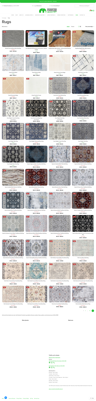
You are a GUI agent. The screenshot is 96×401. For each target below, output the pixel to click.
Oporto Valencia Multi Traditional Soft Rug (60, 210)
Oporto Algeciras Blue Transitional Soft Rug (36, 164)
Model (68, 26)
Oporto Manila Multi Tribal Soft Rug (36, 187)
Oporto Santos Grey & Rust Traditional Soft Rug (13, 257)
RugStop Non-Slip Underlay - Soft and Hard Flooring (60, 48)
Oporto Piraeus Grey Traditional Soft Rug (83, 187)
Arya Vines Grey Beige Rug (36, 118)
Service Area (36, 398)
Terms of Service (12, 398)
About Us (21, 15)
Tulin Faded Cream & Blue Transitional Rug (36, 280)
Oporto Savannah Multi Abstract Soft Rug (36, 210)
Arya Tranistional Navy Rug (83, 118)
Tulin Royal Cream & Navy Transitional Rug (36, 303)
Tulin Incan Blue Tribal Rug (82, 257)
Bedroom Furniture (39, 15)
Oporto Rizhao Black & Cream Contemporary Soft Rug (82, 234)
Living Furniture (51, 15)
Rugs (77, 15)
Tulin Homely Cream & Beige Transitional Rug (13, 303)
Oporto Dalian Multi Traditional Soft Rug (82, 164)
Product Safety (26, 398)
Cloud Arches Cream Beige (59, 72)
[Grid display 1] (78, 26)
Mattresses (70, 15)
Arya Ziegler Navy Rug (13, 141)
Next (93, 311)
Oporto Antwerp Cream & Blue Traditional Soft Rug (13, 233)
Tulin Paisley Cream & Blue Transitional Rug (59, 257)
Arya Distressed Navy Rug (82, 95)
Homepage (4, 17)
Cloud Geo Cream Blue (83, 72)
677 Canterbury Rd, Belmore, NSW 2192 (57, 365)
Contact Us (82, 15)
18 (89, 310)
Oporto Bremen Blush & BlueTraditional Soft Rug (36, 233)
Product (72, 26)
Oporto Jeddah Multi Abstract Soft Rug (13, 187)
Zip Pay (31, 398)
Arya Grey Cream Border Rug (59, 95)
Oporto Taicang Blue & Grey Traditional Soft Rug (36, 257)
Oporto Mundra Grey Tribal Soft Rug (59, 187)
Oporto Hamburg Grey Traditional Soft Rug (60, 233)
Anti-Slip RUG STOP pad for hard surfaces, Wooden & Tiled (36, 49)
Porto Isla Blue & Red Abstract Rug (83, 303)
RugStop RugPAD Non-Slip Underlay (83, 48)
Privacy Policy (19, 398)
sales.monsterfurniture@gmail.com (56, 389)
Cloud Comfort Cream (36, 95)
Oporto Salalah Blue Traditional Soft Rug (13, 210)
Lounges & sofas (29, 15)
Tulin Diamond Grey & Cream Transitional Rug (83, 280)
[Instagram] (93, 10)
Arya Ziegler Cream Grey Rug (13, 118)
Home (12, 15)
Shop (16, 15)
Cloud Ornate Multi (13, 72)
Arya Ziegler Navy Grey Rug (13, 164)
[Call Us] (54, 362)
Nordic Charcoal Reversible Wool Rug (13, 48)
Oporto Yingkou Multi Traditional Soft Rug (83, 210)
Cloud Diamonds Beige (13, 95)
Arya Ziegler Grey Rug (59, 118)
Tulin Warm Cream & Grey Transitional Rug (13, 280)
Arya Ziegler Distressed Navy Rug (36, 141)
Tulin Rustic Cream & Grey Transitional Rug (59, 280)
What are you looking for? (84, 5)
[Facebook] (92, 10)
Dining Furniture (61, 15)
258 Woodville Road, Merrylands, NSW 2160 (57, 360)
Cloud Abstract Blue (36, 72)
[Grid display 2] (80, 26)
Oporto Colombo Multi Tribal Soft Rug (60, 164)
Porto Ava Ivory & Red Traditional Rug (60, 303)
